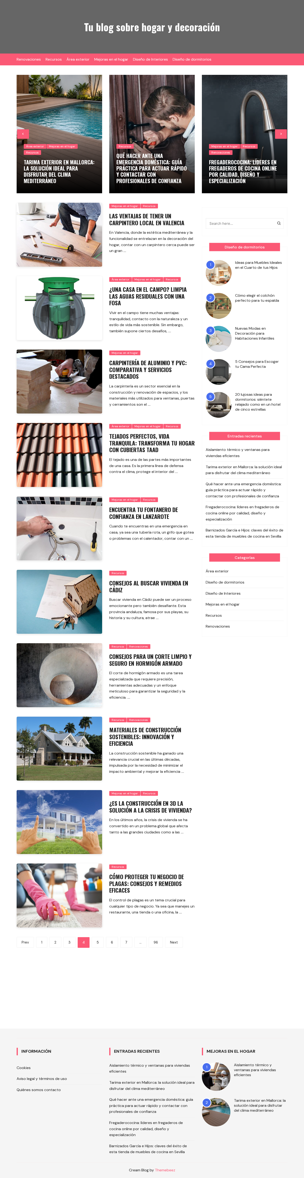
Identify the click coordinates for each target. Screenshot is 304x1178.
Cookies (24, 1067)
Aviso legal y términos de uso (42, 1078)
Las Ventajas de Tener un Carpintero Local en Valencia (146, 219)
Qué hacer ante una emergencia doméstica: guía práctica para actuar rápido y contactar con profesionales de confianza (151, 168)
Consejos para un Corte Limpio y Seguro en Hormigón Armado (150, 659)
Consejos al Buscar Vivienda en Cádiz (148, 586)
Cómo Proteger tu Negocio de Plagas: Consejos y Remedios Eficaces (146, 883)
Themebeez (165, 1170)
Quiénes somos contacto (39, 1089)
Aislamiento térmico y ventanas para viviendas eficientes (238, 452)
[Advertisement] (106, 983)
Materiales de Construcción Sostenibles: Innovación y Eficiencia (145, 736)
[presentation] (23, 134)
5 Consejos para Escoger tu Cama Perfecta (257, 364)
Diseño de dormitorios (192, 59)
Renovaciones (29, 59)
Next (174, 942)
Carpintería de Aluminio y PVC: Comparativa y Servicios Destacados (148, 369)
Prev (25, 942)
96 (156, 942)
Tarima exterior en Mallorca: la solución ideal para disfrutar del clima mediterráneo (59, 171)
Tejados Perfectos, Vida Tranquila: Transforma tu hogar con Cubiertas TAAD (152, 443)
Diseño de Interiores (150, 59)
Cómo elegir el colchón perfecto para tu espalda (257, 298)
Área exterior (78, 59)
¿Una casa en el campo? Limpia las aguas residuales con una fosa (148, 296)
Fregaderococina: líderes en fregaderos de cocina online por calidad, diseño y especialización (243, 171)
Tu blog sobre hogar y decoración (152, 26)
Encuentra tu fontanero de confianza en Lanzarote (143, 513)
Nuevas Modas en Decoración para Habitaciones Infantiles (254, 333)
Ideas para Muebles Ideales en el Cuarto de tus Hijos (258, 265)
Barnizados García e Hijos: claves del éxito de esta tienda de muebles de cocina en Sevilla (244, 533)
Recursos (54, 59)
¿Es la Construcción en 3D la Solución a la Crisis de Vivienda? (150, 806)
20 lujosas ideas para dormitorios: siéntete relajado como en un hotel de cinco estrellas (257, 402)
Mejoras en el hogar (111, 59)
